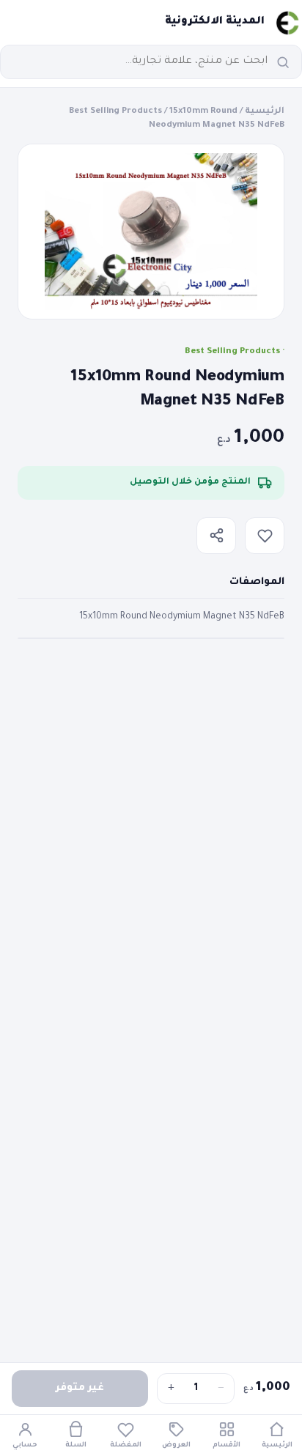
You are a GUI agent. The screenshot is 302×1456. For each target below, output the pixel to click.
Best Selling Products (115, 112)
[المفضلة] (264, 535)
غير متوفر (80, 1388)
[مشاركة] (216, 535)
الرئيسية (264, 112)
